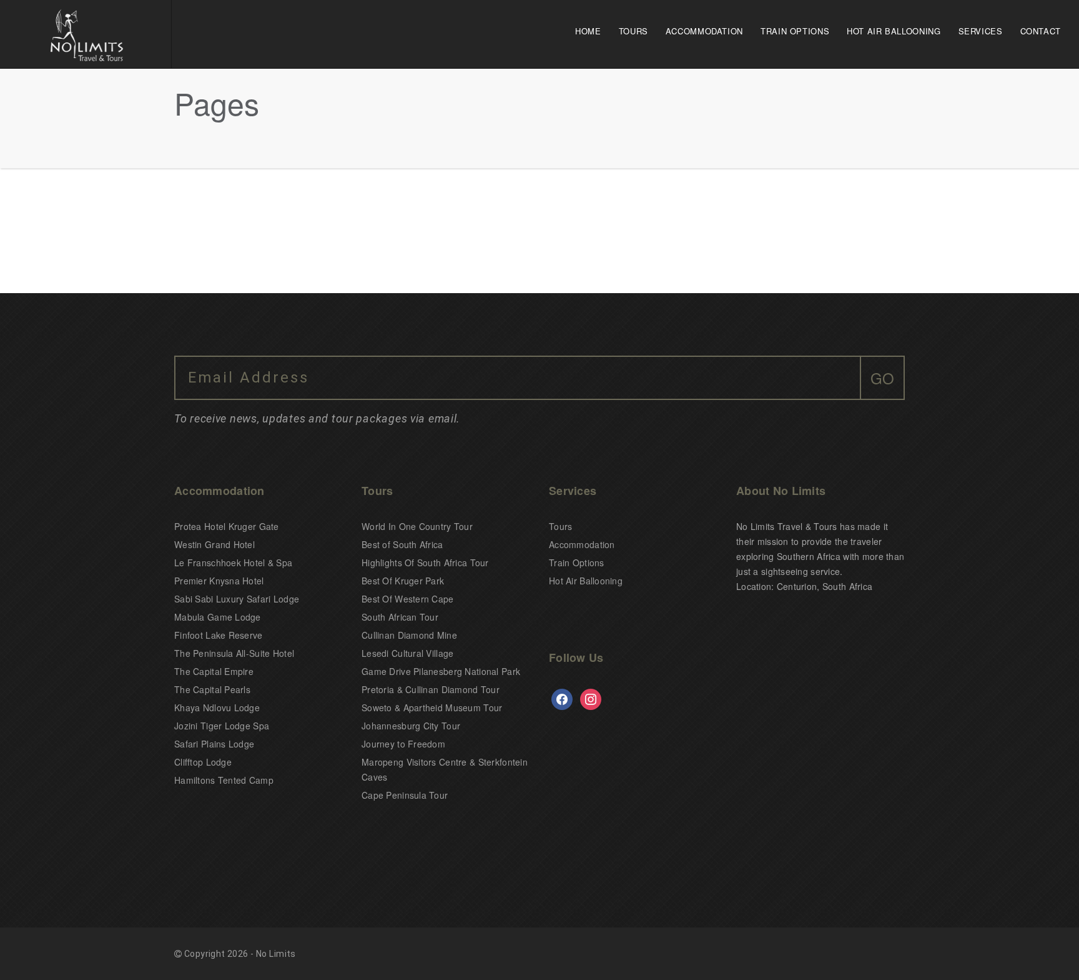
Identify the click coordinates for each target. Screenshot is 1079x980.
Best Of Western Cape (408, 598)
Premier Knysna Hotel (219, 580)
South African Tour (400, 617)
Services (980, 31)
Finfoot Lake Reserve (218, 635)
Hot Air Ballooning (893, 31)
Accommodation (704, 31)
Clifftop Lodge (203, 762)
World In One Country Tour (417, 526)
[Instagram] (590, 698)
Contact (1040, 31)
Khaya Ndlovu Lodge (217, 707)
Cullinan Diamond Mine (409, 635)
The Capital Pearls (212, 689)
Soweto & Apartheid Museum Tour (432, 707)
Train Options (795, 31)
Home (588, 31)
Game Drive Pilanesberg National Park (441, 671)
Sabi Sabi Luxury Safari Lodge (236, 598)
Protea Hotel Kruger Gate (226, 526)
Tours (633, 31)
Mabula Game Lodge (217, 617)
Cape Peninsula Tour (405, 795)
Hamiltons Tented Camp (223, 780)
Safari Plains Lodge (214, 744)
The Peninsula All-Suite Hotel (234, 653)
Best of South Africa (402, 544)
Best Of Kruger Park (403, 580)
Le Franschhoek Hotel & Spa (233, 562)
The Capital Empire (214, 671)
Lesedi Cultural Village (407, 653)
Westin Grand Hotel (214, 544)
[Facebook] (562, 698)
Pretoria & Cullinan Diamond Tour (431, 689)
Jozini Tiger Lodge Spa (221, 725)
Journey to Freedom (403, 744)
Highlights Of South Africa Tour (425, 562)
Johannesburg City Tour (411, 725)
